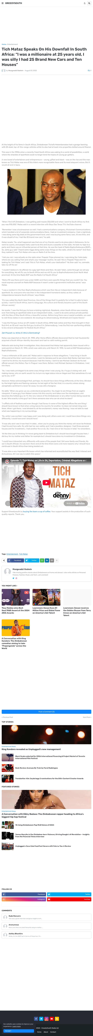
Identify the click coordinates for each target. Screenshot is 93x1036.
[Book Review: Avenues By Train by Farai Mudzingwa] (8, 768)
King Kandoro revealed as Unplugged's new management (31, 749)
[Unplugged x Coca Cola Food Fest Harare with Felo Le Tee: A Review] (8, 846)
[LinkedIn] (47, 560)
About (46, 1032)
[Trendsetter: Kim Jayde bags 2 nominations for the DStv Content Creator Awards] (8, 778)
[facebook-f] (36, 1019)
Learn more (16, 1026)
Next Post (86, 717)
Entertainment (12, 44)
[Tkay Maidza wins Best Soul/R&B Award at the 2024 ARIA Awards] (16, 597)
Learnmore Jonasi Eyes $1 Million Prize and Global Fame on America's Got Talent (46, 610)
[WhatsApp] (42, 560)
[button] (2, 3)
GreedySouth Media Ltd (50, 1028)
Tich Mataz (23, 554)
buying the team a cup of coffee (36, 511)
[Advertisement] (46, 25)
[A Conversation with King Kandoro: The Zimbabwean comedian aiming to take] (16, 627)
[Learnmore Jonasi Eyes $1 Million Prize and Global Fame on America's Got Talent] (47, 597)
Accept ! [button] (8, 1031)
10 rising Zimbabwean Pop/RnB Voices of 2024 (34, 825)
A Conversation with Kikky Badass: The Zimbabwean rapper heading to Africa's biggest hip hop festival (43, 815)
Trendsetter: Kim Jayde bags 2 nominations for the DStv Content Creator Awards (49, 779)
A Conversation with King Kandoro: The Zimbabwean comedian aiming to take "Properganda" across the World (14, 643)
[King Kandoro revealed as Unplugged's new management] (46, 734)
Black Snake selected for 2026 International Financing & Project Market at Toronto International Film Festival (50, 757)
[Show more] (57, 560)
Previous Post (8, 717)
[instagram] (16, 578)
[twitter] (13, 578)
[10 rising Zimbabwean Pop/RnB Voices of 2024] (8, 825)
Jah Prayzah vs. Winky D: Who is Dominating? (21, 333)
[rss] (57, 1019)
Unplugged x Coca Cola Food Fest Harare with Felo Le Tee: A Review (43, 846)
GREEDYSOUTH (13, 3)
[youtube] (52, 1019)
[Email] (52, 560)
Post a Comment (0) (47, 712)
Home (4, 44)
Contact (53, 1032)
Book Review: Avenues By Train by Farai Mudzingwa (36, 768)
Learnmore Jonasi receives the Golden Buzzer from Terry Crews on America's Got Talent (77, 611)
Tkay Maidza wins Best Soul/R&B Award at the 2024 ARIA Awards (15, 610)
